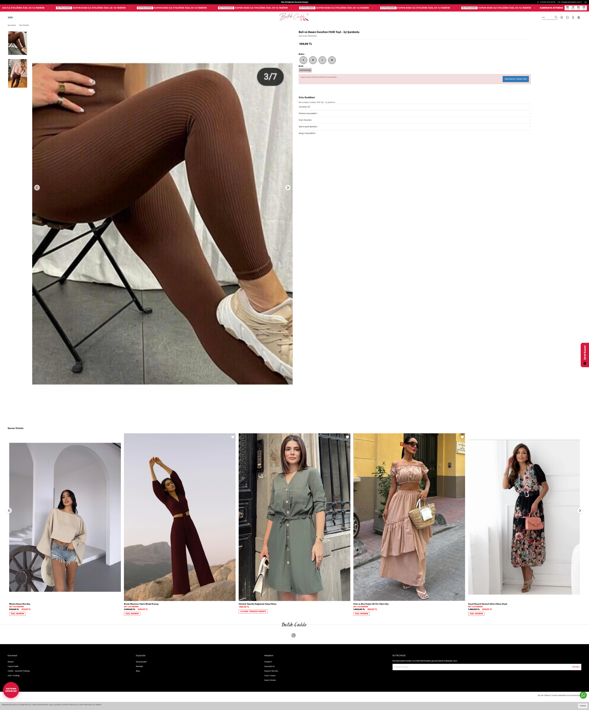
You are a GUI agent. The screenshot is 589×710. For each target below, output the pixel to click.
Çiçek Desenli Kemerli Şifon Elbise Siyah (487, 604)
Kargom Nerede (271, 671)
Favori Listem (270, 676)
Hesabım (268, 662)
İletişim (11, 662)
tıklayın (98, 705)
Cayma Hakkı (13, 666)
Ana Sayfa (12, 25)
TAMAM (582, 706)
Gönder (575, 667)
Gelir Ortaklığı (14, 676)
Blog (138, 671)
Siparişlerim (269, 666)
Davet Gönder (270, 680)
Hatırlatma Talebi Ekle (516, 79)
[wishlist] (118, 437)
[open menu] (11, 17)
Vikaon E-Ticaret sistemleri (555, 695)
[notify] (561, 17)
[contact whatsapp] (583, 695)
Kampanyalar (141, 662)
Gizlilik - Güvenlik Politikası (19, 671)
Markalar (139, 666)
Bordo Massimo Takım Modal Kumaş (141, 604)
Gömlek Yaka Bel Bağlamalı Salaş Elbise (258, 604)
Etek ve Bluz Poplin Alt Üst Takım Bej (371, 604)
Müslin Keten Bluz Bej (19, 604)
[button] (415, 106)
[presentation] (37, 188)
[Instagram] (585, 2)
